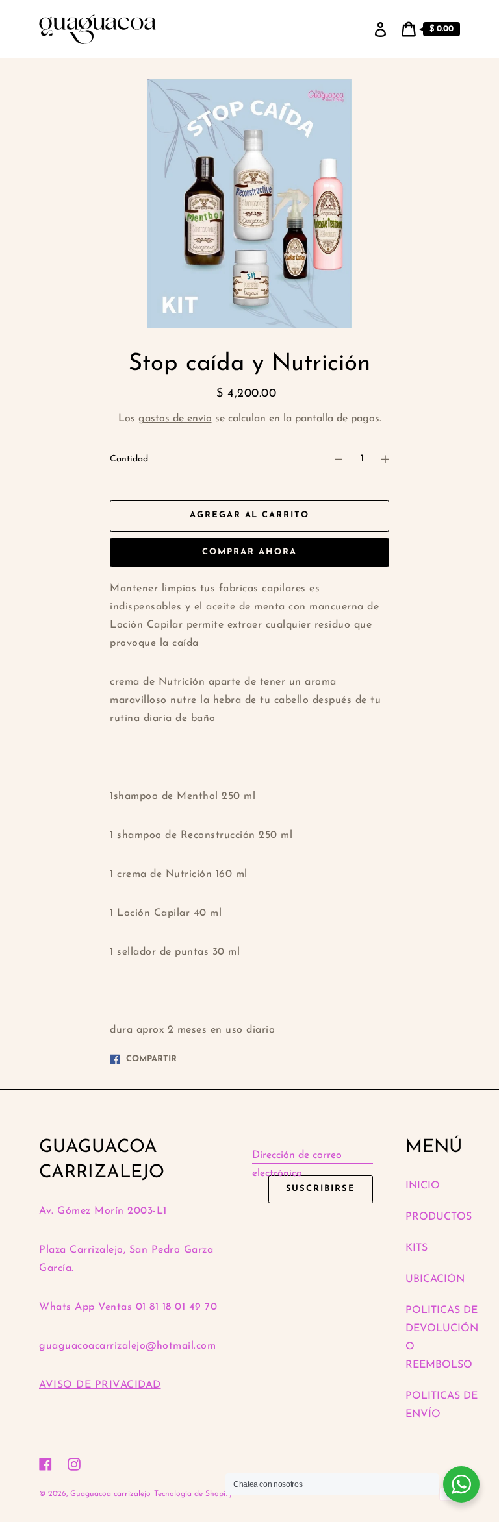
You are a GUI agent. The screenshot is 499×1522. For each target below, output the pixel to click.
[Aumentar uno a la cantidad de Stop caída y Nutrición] (391, 459)
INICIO (422, 1186)
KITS (416, 1248)
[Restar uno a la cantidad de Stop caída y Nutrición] (333, 459)
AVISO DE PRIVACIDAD (100, 1385)
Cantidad (129, 459)
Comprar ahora (249, 552)
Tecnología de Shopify (193, 1494)
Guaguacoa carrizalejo (110, 1494)
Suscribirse (320, 1188)
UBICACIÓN (435, 1279)
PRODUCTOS (438, 1217)
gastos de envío (175, 418)
